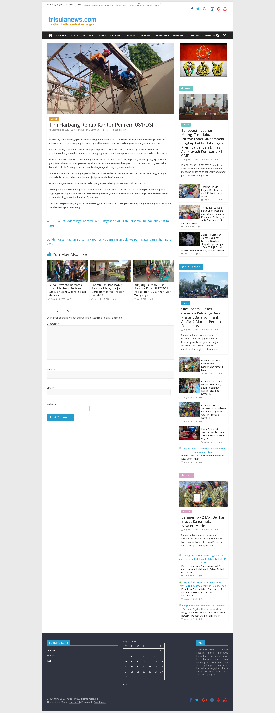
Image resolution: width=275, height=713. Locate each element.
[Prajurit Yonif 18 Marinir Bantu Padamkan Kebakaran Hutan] (203, 448)
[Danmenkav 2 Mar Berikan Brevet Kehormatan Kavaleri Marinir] (189, 359)
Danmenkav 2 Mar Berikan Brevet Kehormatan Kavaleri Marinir (212, 365)
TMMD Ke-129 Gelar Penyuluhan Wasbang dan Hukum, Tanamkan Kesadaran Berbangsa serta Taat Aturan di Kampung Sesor (203, 215)
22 (155, 666)
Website (51, 404)
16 (161, 661)
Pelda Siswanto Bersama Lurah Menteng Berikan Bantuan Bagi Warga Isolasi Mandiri (67, 290)
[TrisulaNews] (50, 35)
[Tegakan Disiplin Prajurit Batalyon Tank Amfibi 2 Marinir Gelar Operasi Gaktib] (189, 185)
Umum (186, 303)
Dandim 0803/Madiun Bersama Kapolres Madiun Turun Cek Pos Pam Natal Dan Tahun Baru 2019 (109, 242)
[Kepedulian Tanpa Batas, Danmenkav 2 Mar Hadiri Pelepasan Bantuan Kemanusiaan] (203, 582)
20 (144, 666)
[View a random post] (224, 35)
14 (149, 661)
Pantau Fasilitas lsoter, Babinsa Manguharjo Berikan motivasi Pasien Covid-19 (107, 290)
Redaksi (51, 650)
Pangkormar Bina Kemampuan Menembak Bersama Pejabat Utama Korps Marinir (203, 614)
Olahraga (129, 35)
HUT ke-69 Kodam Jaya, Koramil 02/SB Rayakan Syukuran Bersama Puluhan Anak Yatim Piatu (108, 223)
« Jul (125, 684)
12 (138, 661)
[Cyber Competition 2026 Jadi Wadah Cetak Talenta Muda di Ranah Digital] (189, 427)
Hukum (75, 35)
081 (107, 129)
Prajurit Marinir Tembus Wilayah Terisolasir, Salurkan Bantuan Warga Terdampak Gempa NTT (213, 387)
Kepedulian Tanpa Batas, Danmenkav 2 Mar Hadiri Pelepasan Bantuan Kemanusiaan (201, 592)
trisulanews (79, 129)
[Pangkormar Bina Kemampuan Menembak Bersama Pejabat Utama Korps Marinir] (203, 605)
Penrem (122, 129)
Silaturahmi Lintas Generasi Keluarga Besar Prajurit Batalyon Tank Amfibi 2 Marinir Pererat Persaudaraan (201, 317)
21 (149, 666)
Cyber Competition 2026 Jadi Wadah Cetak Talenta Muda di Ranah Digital (213, 434)
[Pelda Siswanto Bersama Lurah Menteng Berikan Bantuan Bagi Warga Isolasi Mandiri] (67, 262)
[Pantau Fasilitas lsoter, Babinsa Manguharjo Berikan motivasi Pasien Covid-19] (110, 262)
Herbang (114, 129)
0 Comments (94, 129)
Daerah (101, 35)
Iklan (49, 660)
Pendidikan (162, 35)
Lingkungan (210, 35)
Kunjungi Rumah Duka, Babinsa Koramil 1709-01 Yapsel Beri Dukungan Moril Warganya (153, 290)
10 (126, 661)
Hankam (178, 35)
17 (126, 666)
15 (155, 661)
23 (161, 666)
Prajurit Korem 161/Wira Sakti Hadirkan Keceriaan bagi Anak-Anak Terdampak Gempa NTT (130, 4)
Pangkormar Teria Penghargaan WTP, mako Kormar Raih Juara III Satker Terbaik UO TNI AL (203, 569)
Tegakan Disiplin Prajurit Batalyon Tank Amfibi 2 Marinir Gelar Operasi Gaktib (212, 191)
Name (51, 369)
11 (132, 661)
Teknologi (145, 35)
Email (50, 387)
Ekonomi (88, 35)
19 (138, 666)
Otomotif (193, 35)
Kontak (50, 655)
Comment (53, 323)
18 (132, 666)
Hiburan (115, 35)
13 (144, 661)
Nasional (61, 35)
